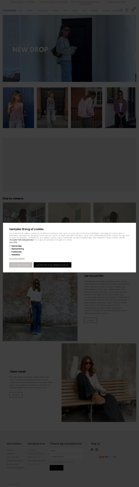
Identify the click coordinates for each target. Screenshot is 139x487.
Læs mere (13, 242)
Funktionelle (17, 252)
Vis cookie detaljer (17, 258)
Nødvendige (17, 246)
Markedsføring (18, 249)
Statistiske (16, 255)
